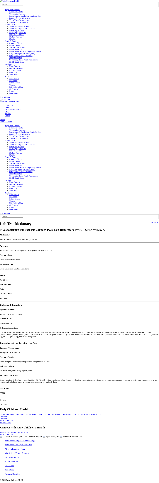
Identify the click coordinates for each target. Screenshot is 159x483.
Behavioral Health (16, 12)
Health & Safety (11, 41)
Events (11, 91)
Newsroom (13, 81)
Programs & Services (12, 10)
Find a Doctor (5, 97)
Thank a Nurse (5, 423)
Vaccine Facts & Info (17, 47)
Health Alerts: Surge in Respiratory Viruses (25, 51)
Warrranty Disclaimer (12, 474)
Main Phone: (43, 414)
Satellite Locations (16, 68)
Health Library (14, 45)
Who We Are (14, 79)
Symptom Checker (16, 43)
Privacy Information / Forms (15, 449)
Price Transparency (12, 457)
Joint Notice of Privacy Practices (17, 453)
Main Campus (14, 66)
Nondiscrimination (11, 461)
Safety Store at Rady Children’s (20, 56)
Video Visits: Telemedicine (19, 20)
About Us (8, 77)
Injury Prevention (15, 58)
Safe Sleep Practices (16, 31)
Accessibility (9, 470)
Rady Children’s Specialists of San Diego (20, 441)
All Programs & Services (18, 22)
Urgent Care (13, 72)
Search (2, 120)
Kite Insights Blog (16, 87)
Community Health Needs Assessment (23, 60)
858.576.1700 (5, 99)
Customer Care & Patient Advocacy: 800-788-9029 (73, 414)
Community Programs (17, 14)
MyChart (12, 39)
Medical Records (15, 37)
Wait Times (13, 74)
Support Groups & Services (19, 18)
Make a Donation (6, 420)
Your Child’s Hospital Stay (19, 26)
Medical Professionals (13, 109)
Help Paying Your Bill (17, 33)
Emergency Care (15, 70)
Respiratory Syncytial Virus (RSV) (22, 54)
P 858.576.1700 (6, 122)
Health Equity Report (17, 62)
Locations (8, 64)
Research (8, 114)
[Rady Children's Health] (9, 101)
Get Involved (14, 89)
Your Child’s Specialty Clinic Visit (22, 28)
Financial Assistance (16, 35)
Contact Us (9, 105)
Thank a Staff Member (8, 432)
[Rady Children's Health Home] (9, 1)
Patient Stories (14, 83)
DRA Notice (9, 466)
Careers (12, 85)
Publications (13, 93)
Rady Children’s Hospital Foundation (18, 445)
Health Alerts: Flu (15, 49)
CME (7, 112)
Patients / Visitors (11, 24)
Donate (7, 116)
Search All (155, 223)
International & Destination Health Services (25, 16)
